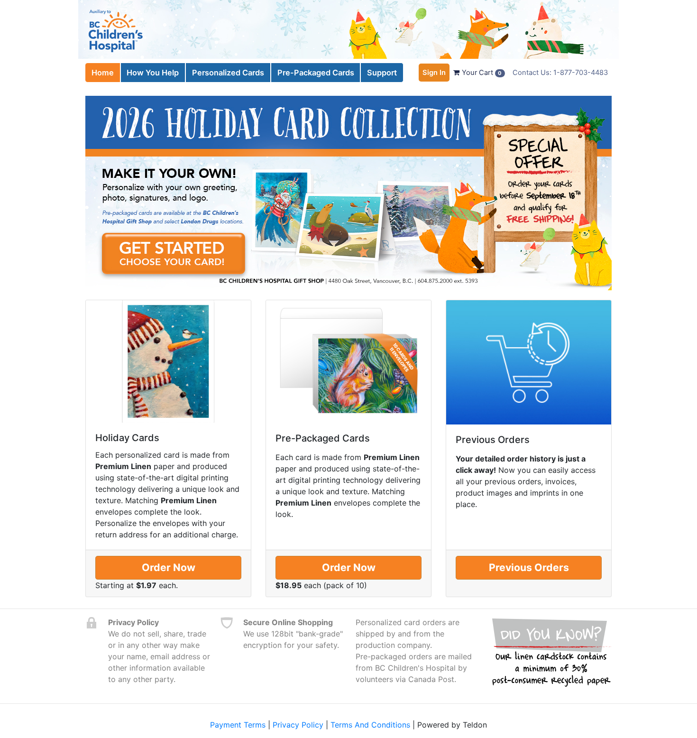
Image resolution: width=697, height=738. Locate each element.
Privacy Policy (298, 724)
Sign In (434, 72)
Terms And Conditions (370, 724)
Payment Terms (238, 724)
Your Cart (481, 72)
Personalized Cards (228, 72)
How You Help (153, 72)
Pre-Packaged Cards (315, 72)
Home (103, 72)
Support (382, 72)
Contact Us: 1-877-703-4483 (560, 72)
